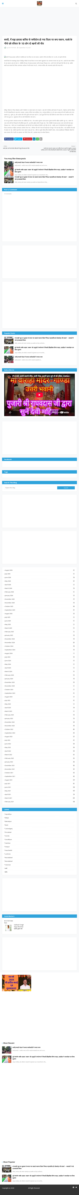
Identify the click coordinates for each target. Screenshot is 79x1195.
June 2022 (39, 744)
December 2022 (39, 722)
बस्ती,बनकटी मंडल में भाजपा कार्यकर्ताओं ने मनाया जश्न (29, 162)
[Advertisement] (39, 261)
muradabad (8, 857)
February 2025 (39, 632)
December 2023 (39, 682)
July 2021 (39, 783)
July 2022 (39, 740)
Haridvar (7, 843)
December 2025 (39, 599)
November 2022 (39, 726)
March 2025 (39, 628)
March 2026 (39, 588)
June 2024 (39, 661)
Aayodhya (8, 814)
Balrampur (8, 821)
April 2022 (39, 751)
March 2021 (40, 798)
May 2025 (39, 624)
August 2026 (39, 570)
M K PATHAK (12, 48)
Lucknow (7, 854)
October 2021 (39, 773)
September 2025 (39, 610)
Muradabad (8, 861)
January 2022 (39, 762)
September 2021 (39, 776)
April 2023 (39, 708)
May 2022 (39, 747)
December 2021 (39, 765)
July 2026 (39, 574)
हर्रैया (6, 872)
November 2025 (39, 603)
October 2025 (39, 606)
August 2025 (39, 613)
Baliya (7, 818)
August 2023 (39, 697)
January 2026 (39, 595)
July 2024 (39, 657)
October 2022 (39, 729)
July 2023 (39, 700)
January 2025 (39, 635)
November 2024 (39, 642)
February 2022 (39, 758)
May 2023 (39, 704)
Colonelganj (8, 829)
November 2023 (39, 686)
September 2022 (39, 733)
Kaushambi (8, 850)
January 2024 (39, 679)
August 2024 (39, 653)
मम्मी (6, 868)
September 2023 (39, 693)
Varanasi (8, 865)
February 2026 (39, 592)
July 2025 (39, 617)
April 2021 (39, 794)
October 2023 (39, 689)
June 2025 (39, 621)
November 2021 (39, 769)
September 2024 (39, 650)
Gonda (7, 836)
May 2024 (39, 664)
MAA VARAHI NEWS (21, 1188)
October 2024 (39, 646)
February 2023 (39, 715)
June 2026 (39, 577)
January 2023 (39, 718)
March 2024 (39, 671)
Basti (6, 825)
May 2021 (40, 791)
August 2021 (40, 780)
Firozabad (8, 832)
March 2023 (39, 711)
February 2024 (39, 675)
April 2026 (39, 585)
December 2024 (39, 639)
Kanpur (7, 847)
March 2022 (39, 755)
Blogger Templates (35, 1192)
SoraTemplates (14, 1192)
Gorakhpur (8, 839)
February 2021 (40, 802)
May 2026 (39, 581)
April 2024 (39, 668)
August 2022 (39, 736)
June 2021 (40, 787)
